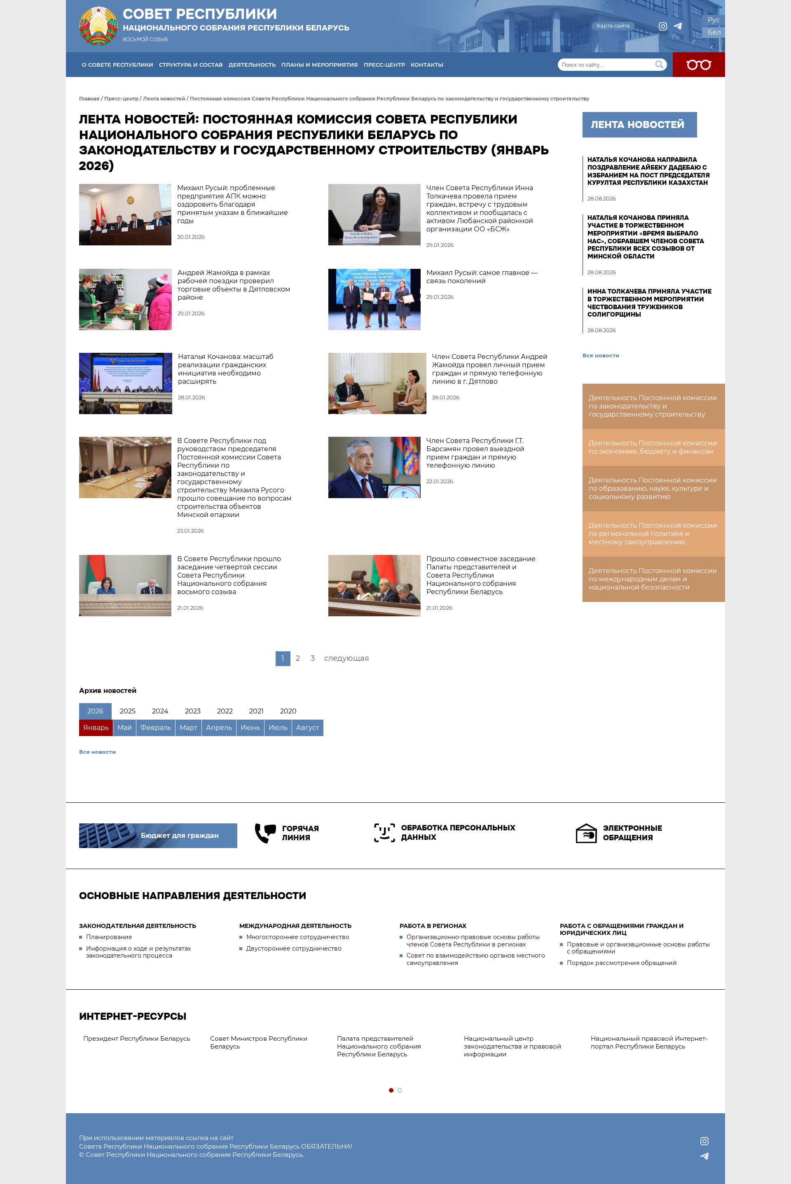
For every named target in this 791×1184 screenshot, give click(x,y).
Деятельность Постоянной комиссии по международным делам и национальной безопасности (653, 579)
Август (307, 728)
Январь (96, 728)
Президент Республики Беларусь (136, 1038)
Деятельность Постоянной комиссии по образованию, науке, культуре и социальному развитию (653, 488)
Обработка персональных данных (458, 832)
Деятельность (252, 64)
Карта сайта (613, 25)
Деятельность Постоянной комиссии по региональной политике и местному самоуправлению (653, 534)
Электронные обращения (632, 833)
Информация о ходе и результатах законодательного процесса (138, 952)
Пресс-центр (384, 64)
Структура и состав (191, 64)
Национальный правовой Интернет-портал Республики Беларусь (649, 1042)
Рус (714, 20)
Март (188, 728)
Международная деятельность (295, 926)
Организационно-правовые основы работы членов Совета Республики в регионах (473, 940)
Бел (714, 32)
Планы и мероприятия (319, 64)
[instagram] (662, 26)
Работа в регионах (433, 926)
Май (124, 728)
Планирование (109, 937)
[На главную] (98, 26)
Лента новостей (164, 99)
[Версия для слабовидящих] (699, 64)
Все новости (97, 751)
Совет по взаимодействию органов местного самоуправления (476, 959)
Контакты (427, 64)
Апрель (219, 728)
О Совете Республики (117, 64)
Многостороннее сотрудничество (297, 937)
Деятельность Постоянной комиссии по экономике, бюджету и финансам (653, 447)
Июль (278, 728)
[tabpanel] (142, 1039)
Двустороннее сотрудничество (294, 948)
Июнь (250, 728)
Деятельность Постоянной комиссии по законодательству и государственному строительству (653, 406)
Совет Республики (236, 19)
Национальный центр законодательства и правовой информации (512, 1046)
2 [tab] (400, 1090)
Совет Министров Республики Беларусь (258, 1042)
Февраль (155, 728)
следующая (346, 658)
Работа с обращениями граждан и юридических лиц (622, 929)
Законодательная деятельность (137, 926)
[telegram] (677, 26)
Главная (89, 99)
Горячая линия (300, 833)
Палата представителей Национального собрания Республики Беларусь (379, 1046)
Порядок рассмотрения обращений (622, 963)
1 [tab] (391, 1090)
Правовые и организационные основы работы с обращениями (638, 948)
